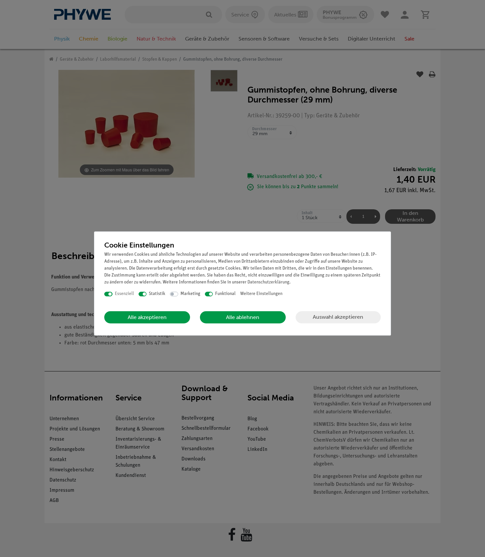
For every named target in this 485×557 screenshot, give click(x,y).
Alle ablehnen (242, 317)
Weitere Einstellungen (261, 293)
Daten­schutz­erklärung (268, 282)
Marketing (190, 293)
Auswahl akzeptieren (338, 317)
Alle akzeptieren (147, 317)
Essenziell (124, 293)
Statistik (157, 293)
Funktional (225, 293)
